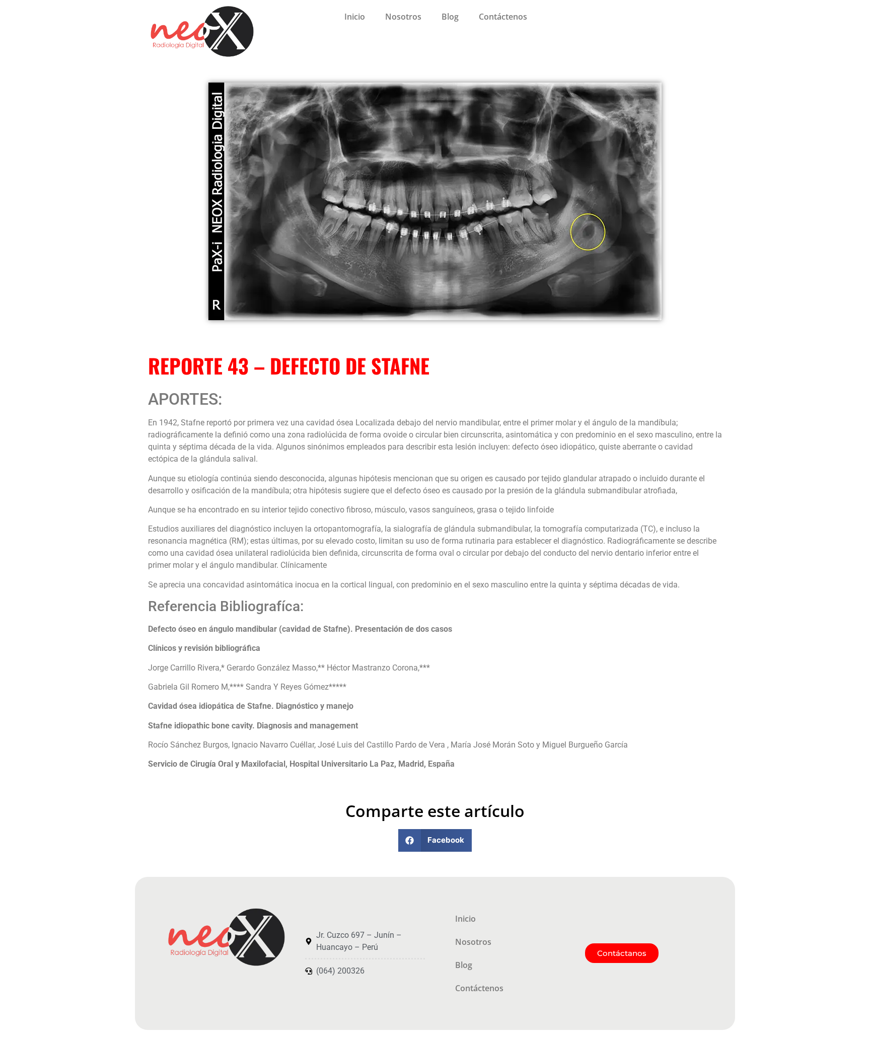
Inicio (354, 16)
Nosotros (403, 16)
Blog (450, 16)
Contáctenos (503, 16)
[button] (435, 840)
